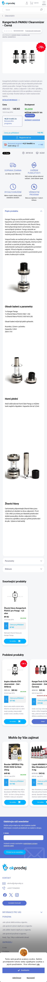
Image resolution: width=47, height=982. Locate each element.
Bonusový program (15, 143)
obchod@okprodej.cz (15, 883)
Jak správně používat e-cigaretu (14, 934)
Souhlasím (25, 970)
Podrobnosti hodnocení (33, 31)
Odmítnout (16, 978)
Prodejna (5, 951)
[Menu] (44, 3)
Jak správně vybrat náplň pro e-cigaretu (17, 926)
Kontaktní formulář (14, 903)
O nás (4, 948)
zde (38, 964)
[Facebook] (4, 894)
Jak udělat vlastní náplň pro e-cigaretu (16, 930)
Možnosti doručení (32, 120)
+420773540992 (13, 888)
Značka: (9, 37)
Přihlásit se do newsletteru (14, 852)
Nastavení (31, 978)
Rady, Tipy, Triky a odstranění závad (15, 937)
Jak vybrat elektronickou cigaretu (14, 922)
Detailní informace (9, 100)
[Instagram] (16, 894)
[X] (10, 894)
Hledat (41, 9)
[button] (15, 785)
